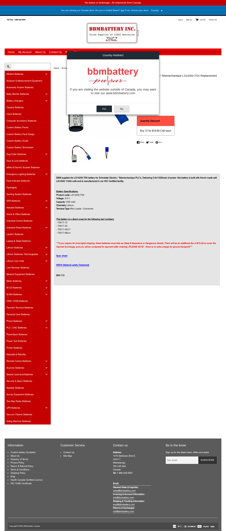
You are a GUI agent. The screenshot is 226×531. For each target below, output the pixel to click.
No (121, 108)
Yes (104, 108)
